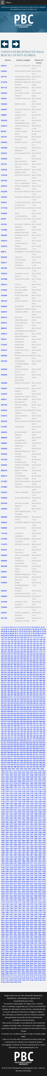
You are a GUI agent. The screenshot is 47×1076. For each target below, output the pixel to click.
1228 (44, 810)
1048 (27, 777)
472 (21, 691)
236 (27, 656)
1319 (11, 828)
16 (28, 627)
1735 (3, 906)
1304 (40, 824)
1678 (40, 894)
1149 (35, 795)
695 (18, 724)
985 (5, 767)
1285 (7, 822)
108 (21, 637)
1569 (44, 873)
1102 (23, 787)
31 (18, 629)
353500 (4, 369)
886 (2, 752)
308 (34, 666)
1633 (35, 886)
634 (2, 715)
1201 (23, 806)
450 (40, 687)
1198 (11, 806)
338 (40, 670)
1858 (11, 929)
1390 (31, 840)
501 (24, 695)
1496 (15, 861)
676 (2, 721)
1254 (15, 816)
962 (21, 763)
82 (43, 633)
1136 (27, 793)
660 (40, 717)
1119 (3, 791)
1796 (27, 916)
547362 (4, 492)
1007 (38, 769)
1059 (27, 779)
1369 (35, 836)
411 (5, 683)
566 (8, 705)
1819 (31, 920)
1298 (15, 824)
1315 (40, 826)
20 (37, 627)
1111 (15, 789)
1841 (31, 925)
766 (21, 734)
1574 (19, 875)
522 (2, 699)
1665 (31, 892)
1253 (11, 816)
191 (18, 650)
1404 (44, 842)
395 (43, 678)
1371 (44, 836)
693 (11, 724)
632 (40, 713)
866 (27, 748)
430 (21, 685)
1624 (44, 884)
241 (43, 656)
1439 (7, 851)
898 (40, 752)
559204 (4, 448)
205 (18, 652)
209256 (4, 235)
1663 (23, 892)
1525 (44, 865)
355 (5, 674)
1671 (11, 894)
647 (43, 715)
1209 (11, 808)
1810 (40, 918)
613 (24, 711)
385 (11, 678)
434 (34, 685)
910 (34, 754)
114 (40, 637)
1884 (27, 933)
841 (37, 744)
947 (18, 760)
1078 (15, 783)
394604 (4, 596)
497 (11, 695)
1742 (31, 906)
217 (11, 654)
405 (31, 680)
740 (27, 730)
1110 (11, 789)
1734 (44, 904)
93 (22, 635)
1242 (11, 814)
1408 (15, 845)
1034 (15, 775)
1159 (31, 797)
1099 (11, 787)
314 (8, 668)
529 (24, 699)
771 (37, 734)
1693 (11, 898)
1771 (15, 912)
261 (18, 660)
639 (18, 715)
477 (37, 691)
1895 (27, 935)
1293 (40, 822)
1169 (27, 799)
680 (15, 721)
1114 (27, 789)
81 (41, 633)
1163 (3, 799)
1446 (35, 851)
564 (2, 705)
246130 (4, 301)
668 (21, 719)
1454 (23, 853)
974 (15, 765)
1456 (31, 853)
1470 (44, 855)
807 (18, 740)
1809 (35, 918)
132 (8, 641)
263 (24, 660)
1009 (3, 771)
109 (24, 637)
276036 (4, 290)
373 (18, 676)
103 (5, 637)
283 (43, 662)
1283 (44, 820)
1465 (23, 855)
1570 (3, 875)
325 (43, 668)
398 (8, 680)
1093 (31, 785)
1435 (35, 849)
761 (5, 734)
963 (24, 763)
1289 (23, 822)
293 (31, 664)
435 (37, 685)
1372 (3, 838)
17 (30, 627)
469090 (4, 560)
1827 (19, 922)
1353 (15, 834)
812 (34, 740)
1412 (31, 845)
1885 (31, 933)
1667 (40, 892)
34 (25, 629)
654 (21, 717)
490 (34, 693)
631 (37, 713)
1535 (40, 867)
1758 (7, 910)
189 (11, 650)
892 (21, 752)
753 (24, 732)
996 (40, 767)
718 (2, 728)
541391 (4, 137)
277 (24, 662)
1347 (35, 832)
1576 (27, 875)
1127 (35, 791)
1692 (7, 898)
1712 (44, 900)
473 (24, 691)
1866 (44, 929)
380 (40, 676)
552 (8, 703)
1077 (11, 783)
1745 (44, 906)
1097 (3, 787)
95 (27, 635)
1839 (23, 925)
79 (36, 633)
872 (2, 750)
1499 (27, 861)
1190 (23, 804)
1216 (40, 808)
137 (24, 641)
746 (2, 732)
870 (40, 748)
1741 (27, 906)
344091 (4, 577)
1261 (44, 816)
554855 (4, 582)
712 (27, 726)
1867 (3, 931)
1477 (27, 857)
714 (34, 726)
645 (37, 715)
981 (37, 765)
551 (5, 703)
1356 (27, 834)
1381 (40, 838)
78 (34, 633)
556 (21, 703)
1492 (44, 859)
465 (43, 689)
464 (40, 689)
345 (18, 672)
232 (15, 656)
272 (8, 662)
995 (37, 767)
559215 (4, 284)
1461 (7, 855)
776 (8, 736)
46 (6, 631)
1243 (15, 814)
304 (21, 666)
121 (18, 639)
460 (27, 689)
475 (31, 691)
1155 (15, 797)
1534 (35, 867)
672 (34, 719)
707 (11, 726)
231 (11, 656)
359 (18, 674)
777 (11, 736)
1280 (31, 820)
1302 (31, 824)
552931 (4, 71)
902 (8, 754)
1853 (35, 927)
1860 (19, 929)
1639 (15, 888)
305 (24, 666)
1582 (7, 877)
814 (40, 740)
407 (37, 680)
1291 (31, 822)
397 (5, 680)
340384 (4, 555)
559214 (4, 317)
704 (2, 726)
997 (43, 767)
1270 (35, 818)
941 (43, 758)
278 (27, 662)
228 (2, 656)
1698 (31, 898)
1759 (11, 910)
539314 (4, 476)
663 (5, 719)
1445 (31, 851)
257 (5, 660)
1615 (7, 884)
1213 (27, 808)
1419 (15, 847)
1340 (7, 832)
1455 (27, 853)
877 (18, 750)
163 (18, 646)
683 (24, 721)
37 (31, 629)
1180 (27, 801)
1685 (23, 896)
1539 (11, 869)
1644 (35, 888)
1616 (11, 884)
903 (11, 754)
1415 (44, 845)
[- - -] (2, 2)
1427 (3, 849)
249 (24, 658)
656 (27, 717)
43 (45, 629)
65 (4, 633)
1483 (7, 859)
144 (2, 644)
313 (5, 668)
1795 (23, 916)
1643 (31, 888)
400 (15, 680)
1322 (23, 828)
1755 (40, 908)
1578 (35, 875)
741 (31, 730)
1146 (23, 795)
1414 (40, 845)
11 (16, 627)
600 (27, 709)
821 (18, 742)
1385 (11, 840)
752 (21, 732)
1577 (31, 875)
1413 (35, 845)
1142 (7, 795)
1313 (31, 826)
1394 (3, 842)
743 (37, 730)
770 (34, 734)
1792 (11, 916)
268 (40, 660)
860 (8, 748)
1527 (7, 867)
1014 (23, 771)
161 (11, 646)
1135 (23, 793)
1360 (44, 834)
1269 (31, 818)
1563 (19, 873)
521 (43, 697)
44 (2, 631)
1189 (19, 804)
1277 (19, 820)
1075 (3, 783)
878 (21, 750)
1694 (15, 898)
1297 (11, 824)
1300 (23, 824)
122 (21, 639)
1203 (31, 806)
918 (15, 756)
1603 (3, 881)
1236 (31, 812)
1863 (31, 929)
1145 (19, 795)
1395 (7, 842)
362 (27, 674)
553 (11, 703)
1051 (40, 777)
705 (5, 726)
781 (24, 736)
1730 (27, 904)
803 (5, 740)
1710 (35, 900)
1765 (35, 910)
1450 (7, 853)
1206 (44, 806)
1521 (27, 865)
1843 (40, 925)
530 (27, 699)
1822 (44, 920)
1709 (31, 900)
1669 (3, 894)
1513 (40, 863)
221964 (4, 601)
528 (21, 699)
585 (24, 707)
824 (27, 742)
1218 (3, 810)
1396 (11, 842)
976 (21, 765)
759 (43, 732)
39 (36, 629)
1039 (35, 775)
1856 (3, 929)
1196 (3, 806)
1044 (11, 777)
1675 (27, 894)
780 (21, 736)
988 (15, 767)
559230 (4, 104)
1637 (7, 888)
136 (21, 641)
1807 (27, 918)
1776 (35, 912)
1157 (23, 797)
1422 (27, 847)
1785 (27, 914)
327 (5, 670)
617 (37, 711)
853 (31, 746)
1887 (40, 933)
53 (22, 631)
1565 (27, 873)
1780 (7, 914)
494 (2, 695)
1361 (3, 836)
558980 (4, 528)
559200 (4, 498)
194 (27, 650)
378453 (4, 607)
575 (37, 705)
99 (36, 635)
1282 (40, 820)
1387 (19, 840)
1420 (19, 847)
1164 (7, 799)
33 (22, 629)
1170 (31, 799)
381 (43, 676)
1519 (19, 865)
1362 (7, 836)
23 (44, 627)
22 (41, 627)
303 (18, 666)
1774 (27, 912)
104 (8, 637)
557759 (4, 618)
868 (34, 748)
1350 (3, 834)
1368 (31, 836)
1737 (11, 906)
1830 (31, 922)
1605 (11, 881)
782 (27, 736)
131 (5, 641)
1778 (44, 912)
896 (34, 752)
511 (11, 697)
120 (15, 639)
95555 (3, 219)
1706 (19, 900)
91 (18, 635)
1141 (3, 795)
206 (21, 652)
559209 (4, 375)
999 (5, 769)
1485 (15, 859)
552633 (4, 213)
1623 (40, 884)
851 (24, 746)
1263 (7, 818)
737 (18, 730)
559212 (4, 333)
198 (40, 650)
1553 (23, 871)
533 (37, 699)
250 (27, 658)
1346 (31, 832)
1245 (23, 814)
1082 (31, 783)
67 (9, 633)
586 (27, 707)
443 (18, 687)
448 (34, 687)
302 (15, 666)
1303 (35, 824)
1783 (19, 914)
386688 (4, 517)
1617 (15, 884)
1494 (7, 861)
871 (43, 748)
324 (40, 668)
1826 (15, 922)
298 (2, 666)
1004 (25, 769)
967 (37, 763)
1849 (19, 927)
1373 (7, 838)
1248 (35, 814)
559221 (4, 202)
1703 (7, 900)
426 (8, 685)
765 (18, 734)
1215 (35, 808)
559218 (4, 246)
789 (5, 738)
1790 (3, 916)
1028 (35, 773)
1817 (23, 920)
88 (11, 635)
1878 (3, 933)
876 (15, 750)
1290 (27, 822)
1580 (44, 875)
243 (5, 658)
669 (24, 719)
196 (34, 650)
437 (43, 685)
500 (21, 695)
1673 (19, 894)
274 (15, 662)
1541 (19, 869)
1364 (15, 836)
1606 (15, 881)
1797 (31, 916)
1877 (44, 931)
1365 (19, 836)
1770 (11, 912)
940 (40, 758)
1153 (7, 797)
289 (18, 664)
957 (5, 763)
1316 (44, 826)
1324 (31, 828)
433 (31, 685)
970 (2, 765)
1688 (35, 896)
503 (31, 695)
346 (21, 672)
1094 (35, 785)
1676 (31, 894)
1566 (31, 873)
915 (5, 756)
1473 (11, 857)
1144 (15, 795)
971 (5, 765)
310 (40, 666)
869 (37, 748)
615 (31, 711)
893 (24, 752)
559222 (4, 197)
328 (8, 670)
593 (5, 709)
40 (38, 629)
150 (21, 644)
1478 (31, 857)
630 (34, 713)
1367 (27, 836)
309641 (4, 571)
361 (24, 674)
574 (34, 705)
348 (27, 672)
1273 (3, 820)
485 (18, 693)
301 (11, 666)
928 (2, 758)
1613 (44, 881)
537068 (4, 279)
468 (8, 691)
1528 (11, 867)
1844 (44, 925)
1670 (7, 894)
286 (8, 664)
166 (27, 646)
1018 (40, 771)
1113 (23, 789)
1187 (11, 804)
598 (21, 709)
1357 (31, 834)
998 (2, 769)
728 (34, 728)
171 (43, 646)
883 (37, 750)
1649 (11, 890)
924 (34, 756)
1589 (35, 877)
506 (40, 695)
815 (43, 740)
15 (25, 627)
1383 (3, 840)
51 (18, 631)
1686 (27, 896)
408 (40, 680)
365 (37, 674)
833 (11, 744)
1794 (19, 916)
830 (2, 744)
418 (27, 683)
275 (18, 662)
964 (27, 763)
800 (40, 738)
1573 (15, 875)
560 (34, 703)
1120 (7, 791)
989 (18, 767)
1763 (27, 910)
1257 (27, 816)
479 (43, 691)
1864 (35, 929)
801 (43, 738)
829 (43, 742)
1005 (29, 769)
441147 (4, 87)
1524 (40, 865)
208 (27, 652)
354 (2, 674)
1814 (11, 920)
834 (15, 744)
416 (21, 683)
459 (24, 689)
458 (21, 689)
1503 (44, 861)
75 (27, 633)
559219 (4, 241)
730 (40, 728)
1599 (31, 879)
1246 (27, 814)
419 (31, 683)
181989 (4, 230)
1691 (3, 898)
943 (5, 760)
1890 (7, 935)
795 (24, 738)
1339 (3, 832)
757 (37, 732)
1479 (35, 857)
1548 (3, 871)
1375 (15, 838)
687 (37, 721)
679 (11, 721)
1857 (7, 929)
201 (5, 652)
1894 (23, 935)
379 (37, 676)
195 (31, 650)
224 (34, 654)
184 (40, 648)
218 (15, 654)
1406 (7, 845)
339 (43, 670)
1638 (11, 888)
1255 (19, 816)
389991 (4, 328)
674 (40, 719)
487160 (4, 405)
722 (15, 728)
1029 (40, 773)
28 (11, 629)
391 (31, 678)
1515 (3, 865)
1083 (35, 783)
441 (11, 687)
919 (18, 756)
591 (43, 707)
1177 (15, 801)
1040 (40, 775)
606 (2, 711)
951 (31, 760)
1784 (23, 914)
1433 (27, 849)
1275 (11, 820)
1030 (44, 773)
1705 (15, 900)
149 (18, 644)
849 (18, 746)
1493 (3, 861)
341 (5, 672)
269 (43, 660)
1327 (44, 828)
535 (43, 699)
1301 (27, 824)
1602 (44, 879)
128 (40, 639)
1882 (19, 933)
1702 (3, 900)
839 (31, 744)
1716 (15, 902)
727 (31, 728)
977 (24, 765)
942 (2, 760)
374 (21, 676)
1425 (40, 847)
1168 (23, 799)
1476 (23, 857)
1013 (19, 771)
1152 (3, 797)
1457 (35, 853)
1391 (35, 840)
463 (37, 689)
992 (27, 767)
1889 (3, 935)
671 (31, 719)
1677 (35, 894)
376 (27, 676)
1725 (7, 904)
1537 (3, 869)
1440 (11, 851)
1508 (19, 863)
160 (8, 646)
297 (43, 664)
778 (15, 736)
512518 (4, 82)
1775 (31, 912)
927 (43, 756)
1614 (3, 884)
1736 (7, 906)
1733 (40, 904)
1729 (23, 904)
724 (21, 728)
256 (2, 660)
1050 (35, 777)
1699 (35, 898)
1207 (3, 808)
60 (38, 631)
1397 (15, 842)
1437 (44, 849)
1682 (11, 896)
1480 (40, 857)
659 (37, 717)
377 (31, 676)
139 (31, 641)
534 (40, 699)
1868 (7, 931)
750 (15, 732)
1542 (23, 869)
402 (21, 680)
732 (2, 730)
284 (2, 664)
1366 (23, 836)
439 (5, 687)
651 (11, 717)
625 (18, 713)
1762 (23, 910)
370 (8, 676)
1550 (11, 871)
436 (40, 685)
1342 (15, 832)
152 (27, 644)
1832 (40, 922)
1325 (35, 828)
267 (37, 660)
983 (43, 765)
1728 (19, 904)
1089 (15, 785)
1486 (19, 859)
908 (27, 754)
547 (37, 701)
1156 (19, 797)
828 (40, 742)
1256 (23, 816)
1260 (40, 816)
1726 (11, 904)
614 (27, 711)
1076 (7, 783)
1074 (44, 781)
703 (43, 724)
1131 (7, 793)
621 (5, 713)
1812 (3, 920)
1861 (23, 929)
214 (2, 654)
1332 (19, 830)
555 (18, 703)
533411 (4, 65)
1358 (35, 834)
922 (27, 756)
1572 (11, 875)
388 (21, 678)
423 (43, 683)
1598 (27, 879)
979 (31, 765)
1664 (27, 892)
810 (27, 740)
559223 (4, 169)
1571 (7, 875)
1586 (23, 877)
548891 (4, 115)
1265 (15, 818)
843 (43, 744)
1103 (27, 787)
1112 (19, 789)
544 (27, 701)
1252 (7, 816)
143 (43, 641)
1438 (3, 851)
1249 (40, 814)
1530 (19, 867)
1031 (3, 775)
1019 (44, 771)
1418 (11, 847)
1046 (19, 777)
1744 (40, 906)
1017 (35, 771)
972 (8, 765)
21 (39, 627)
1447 (40, 851)
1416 (3, 847)
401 (18, 680)
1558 (44, 871)
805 (11, 740)
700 (34, 724)
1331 (15, 830)
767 (24, 734)
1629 (19, 886)
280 (34, 662)
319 (24, 668)
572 (27, 705)
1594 (11, 879)
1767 (44, 910)
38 (34, 629)
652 (15, 717)
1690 (44, 896)
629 (31, 713)
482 (8, 693)
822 (21, 742)
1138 (35, 793)
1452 (15, 853)
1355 (23, 834)
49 (13, 631)
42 (43, 629)
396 (2, 680)
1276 (15, 820)
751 (18, 732)
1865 (40, 929)
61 (41, 631)
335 (31, 670)
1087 (7, 785)
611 (18, 711)
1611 (35, 881)
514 (21, 697)
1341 (11, 832)
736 (15, 730)
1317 (3, 828)
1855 (44, 927)
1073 (40, 781)
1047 (23, 777)
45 (4, 631)
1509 (23, 863)
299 (5, 666)
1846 (7, 927)
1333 (23, 830)
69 (13, 633)
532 (34, 699)
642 (27, 715)
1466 (27, 855)
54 (25, 631)
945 (11, 760)
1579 (40, 875)
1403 (40, 842)
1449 (3, 853)
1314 (35, 826)
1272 (44, 818)
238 (34, 656)
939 (37, 758)
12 (19, 627)
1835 (7, 925)
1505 (7, 863)
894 (27, 752)
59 (36, 631)
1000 (9, 769)
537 (5, 701)
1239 (44, 812)
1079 (19, 783)
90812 (3, 251)
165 (24, 646)
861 (11, 748)
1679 (44, 894)
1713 (3, 902)
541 (18, 701)
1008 (42, 769)
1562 (15, 873)
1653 (27, 890)
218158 (4, 175)
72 (20, 633)
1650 (15, 890)
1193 (35, 804)
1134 (19, 793)
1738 (15, 906)
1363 (11, 836)
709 (18, 726)
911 (37, 754)
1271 (40, 818)
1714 (7, 902)
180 (27, 648)
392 (34, 678)
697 (24, 724)
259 (11, 660)
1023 (15, 773)
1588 (31, 877)
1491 (40, 859)
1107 (44, 787)
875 (11, 750)
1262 (3, 818)
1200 (19, 806)
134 (15, 641)
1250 (44, 814)
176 (15, 648)
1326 (40, 828)
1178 (19, 801)
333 (24, 670)
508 (2, 697)
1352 (11, 834)
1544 (31, 869)
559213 (4, 323)
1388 (23, 840)
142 (40, 641)
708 (15, 726)
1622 (35, 884)
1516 (7, 865)
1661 (15, 892)
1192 (31, 804)
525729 (4, 361)
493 (43, 693)
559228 (4, 148)
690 (2, 724)
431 (24, 685)
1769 (7, 912)
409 (43, 680)
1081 (27, 783)
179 (24, 648)
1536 (44, 867)
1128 (40, 791)
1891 (11, 935)
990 (21, 767)
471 (18, 691)
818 (8, 742)
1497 (19, 861)
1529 (15, 867)
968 (40, 763)
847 (11, 746)
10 (14, 627)
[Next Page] (16, 47)
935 (24, 758)
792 (15, 738)
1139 (40, 793)
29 (13, 629)
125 (31, 639)
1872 (23, 931)
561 (37, 703)
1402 (35, 842)
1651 (19, 890)
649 (5, 717)
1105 (35, 787)
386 (15, 678)
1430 (15, 849)
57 (31, 631)
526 (15, 699)
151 (24, 644)
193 (24, 650)
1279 (27, 820)
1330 (11, 830)
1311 (23, 826)
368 (2, 676)
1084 (40, 783)
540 (15, 701)
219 (18, 654)
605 (43, 709)
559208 (4, 383)
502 (27, 695)
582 (15, 707)
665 (11, 719)
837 (24, 744)
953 (37, 760)
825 (31, 742)
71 (18, 633)
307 (31, 666)
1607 (19, 881)
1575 (23, 875)
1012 (15, 771)
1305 (44, 824)
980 (34, 765)
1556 (35, 871)
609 (11, 711)
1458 (40, 853)
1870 (15, 931)
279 (31, 662)
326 (2, 670)
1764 (31, 910)
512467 (4, 426)
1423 (31, 847)
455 (11, 689)
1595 (15, 879)
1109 (7, 789)
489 (31, 693)
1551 (15, 871)
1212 (23, 808)
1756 (44, 908)
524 (8, 699)
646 (40, 715)
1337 (40, 830)
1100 (15, 787)
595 (11, 709)
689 (43, 721)
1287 (15, 822)
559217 (4, 262)
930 (8, 758)
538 (8, 701)
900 (2, 754)
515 (24, 697)
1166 (15, 799)
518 (34, 697)
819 (11, 742)
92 (20, 635)
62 (43, 631)
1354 (19, 834)
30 (15, 629)
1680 (3, 896)
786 (40, 736)
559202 (4, 465)
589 (37, 707)
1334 (27, 830)
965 (31, 763)
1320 (15, 828)
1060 (31, 779)
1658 (3, 892)
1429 (11, 849)
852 (27, 746)
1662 (19, 892)
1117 (40, 789)
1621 (31, 884)
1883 (23, 933)
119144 (4, 533)
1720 (31, 902)
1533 (31, 867)
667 (18, 719)
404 (27, 680)
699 (31, 724)
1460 (3, 855)
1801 (3, 918)
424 (2, 685)
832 (8, 744)
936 (27, 758)
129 (43, 639)
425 (5, 685)
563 (43, 703)
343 (11, 672)
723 (18, 728)
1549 (7, 871)
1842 (35, 925)
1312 (27, 826)
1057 (19, 779)
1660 (11, 892)
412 (8, 683)
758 (40, 732)
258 (8, 660)
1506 (11, 863)
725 (24, 728)
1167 (19, 799)
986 (8, 767)
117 (5, 639)
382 (2, 678)
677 (5, 721)
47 (9, 631)
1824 (7, 922)
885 (43, 750)
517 (31, 697)
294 (34, 664)
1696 (23, 898)
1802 (7, 918)
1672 (15, 894)
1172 (40, 799)
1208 (7, 808)
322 (34, 668)
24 (2, 629)
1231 (11, 812)
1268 (27, 818)
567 (11, 705)
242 (2, 658)
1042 (3, 777)
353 (43, 672)
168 (34, 646)
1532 (27, 867)
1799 (40, 916)
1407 (11, 845)
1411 (27, 845)
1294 (44, 822)
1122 (15, 791)
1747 (7, 908)
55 (27, 631)
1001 (13, 769)
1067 (15, 781)
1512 (35, 863)
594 (8, 709)
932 (15, 758)
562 (40, 703)
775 (5, 736)
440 (8, 687)
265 (31, 660)
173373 (4, 544)
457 (18, 689)
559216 (4, 273)
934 (21, 758)
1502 (40, 861)
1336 (35, 830)
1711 (40, 900)
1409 (19, 845)
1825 (11, 922)
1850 (23, 927)
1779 (3, 914)
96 (29, 635)
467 (5, 691)
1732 (35, 904)
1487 (23, 859)
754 (27, 732)
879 (24, 750)
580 (8, 707)
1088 (11, 785)
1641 (23, 888)
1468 (35, 855)
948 (21, 760)
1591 (44, 877)
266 (34, 660)
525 (11, 699)
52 (20, 631)
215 (5, 654)
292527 (4, 612)
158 (2, 646)
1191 (27, 804)
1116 (35, 789)
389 (24, 678)
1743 (35, 906)
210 (34, 652)
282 (40, 662)
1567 (35, 873)
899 (43, 752)
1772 (19, 912)
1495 (11, 861)
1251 (3, 816)
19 (35, 627)
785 (37, 736)
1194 (40, 804)
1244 (19, 814)
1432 (23, 849)
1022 (11, 773)
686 (34, 721)
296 (40, 664)
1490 (35, 859)
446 (27, 687)
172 (2, 648)
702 (40, 724)
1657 (44, 890)
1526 (3, 867)
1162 (44, 797)
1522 (31, 865)
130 (2, 641)
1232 (15, 812)
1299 (19, 824)
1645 (40, 888)
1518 (15, 865)
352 (40, 672)
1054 (7, 779)
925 (37, 756)
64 (2, 633)
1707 (23, 900)
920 (21, 756)
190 (15, 650)
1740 (23, 906)
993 (31, 767)
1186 (7, 804)
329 (11, 670)
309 (37, 666)
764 (15, 734)
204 (15, 652)
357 (11, 674)
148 (15, 644)
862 (15, 748)
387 (18, 678)
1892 (15, 935)
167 (31, 646)
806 (15, 740)
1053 (3, 779)
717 (43, 726)
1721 (35, 902)
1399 (23, 842)
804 (8, 740)
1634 (40, 886)
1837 (15, 925)
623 (11, 713)
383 (5, 678)
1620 (27, 884)
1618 (19, 884)
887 (5, 752)
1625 (3, 886)
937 (31, 758)
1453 (19, 853)
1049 (31, 777)
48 (11, 631)
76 (29, 633)
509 (5, 697)
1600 (35, 879)
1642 (27, 888)
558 (27, 703)
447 (31, 687)
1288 (19, 822)
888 (8, 752)
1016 (31, 771)
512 (15, 697)
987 (11, 767)
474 (27, 691)
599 (24, 709)
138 (27, 641)
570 (21, 705)
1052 (44, 777)
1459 (44, 853)
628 (27, 713)
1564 (23, 873)
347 (24, 672)
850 (21, 746)
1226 (35, 810)
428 (15, 685)
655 (24, 717)
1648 (7, 890)
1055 (11, 779)
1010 (7, 771)
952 (34, 760)
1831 (35, 922)
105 (11, 637)
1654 (31, 890)
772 (40, 734)
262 (21, 660)
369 (5, 676)
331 (18, 670)
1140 (44, 793)
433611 (4, 399)
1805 (19, 918)
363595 (4, 257)
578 (2, 707)
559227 (4, 153)
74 (25, 633)
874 (8, 750)
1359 (40, 834)
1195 (44, 804)
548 (40, 701)
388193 (4, 470)
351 (37, 672)
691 (5, 724)
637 (11, 715)
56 (29, 631)
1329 (7, 830)
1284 (3, 822)
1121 (11, 791)
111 (31, 637)
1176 (11, 801)
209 (31, 652)
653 (18, 717)
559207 (4, 388)
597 (18, 709)
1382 (44, 838)
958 (8, 763)
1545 (35, 869)
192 (21, 650)
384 (8, 678)
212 (40, 652)
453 (5, 689)
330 (15, 670)
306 (27, 666)
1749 (15, 908)
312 (2, 668)
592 (2, 709)
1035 (19, 775)
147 (11, 644)
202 (8, 652)
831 (5, 744)
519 (37, 697)
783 (31, 736)
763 (11, 734)
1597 (23, 879)
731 (43, 728)
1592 (3, 879)
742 (34, 730)
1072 (35, 781)
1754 (35, 908)
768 (27, 734)
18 (32, 627)
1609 (27, 881)
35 (27, 629)
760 (2, 734)
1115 (31, 789)
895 (31, 752)
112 (34, 637)
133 (11, 641)
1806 (23, 918)
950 (27, 760)
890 (15, 752)
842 (40, 744)
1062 (40, 779)
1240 (3, 814)
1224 (27, 810)
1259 (35, 816)
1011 (11, 771)
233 (18, 656)
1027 (31, 773)
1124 (23, 791)
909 (31, 754)
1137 (31, 793)
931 (11, 758)
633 (43, 713)
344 (15, 672)
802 (2, 740)
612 (21, 711)
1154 (11, 797)
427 (11, 685)
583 (18, 707)
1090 (19, 785)
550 (2, 703)
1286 (11, 822)
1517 (11, 865)
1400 (27, 842)
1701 (44, 898)
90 (15, 635)
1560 (7, 873)
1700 (40, 898)
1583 (11, 877)
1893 (19, 935)
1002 (17, 769)
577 (43, 705)
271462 (4, 481)
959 (11, 763)
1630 (23, 886)
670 (27, 719)
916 (8, 756)
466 (2, 691)
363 (31, 674)
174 (8, 648)
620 (2, 713)
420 (34, 683)
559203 (4, 454)
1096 (44, 785)
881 (31, 750)
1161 (40, 797)
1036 (23, 775)
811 (31, 740)
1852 (31, 927)
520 (40, 697)
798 (34, 738)
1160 (35, 797)
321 (31, 668)
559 (31, 703)
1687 (31, 896)
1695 (19, 898)
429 (18, 685)
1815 (15, 920)
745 (43, 730)
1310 (19, 826)
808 (21, 740)
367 (43, 674)
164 (21, 646)
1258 (31, 816)
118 (8, 639)
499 (18, 695)
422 (40, 683)
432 (27, 685)
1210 (15, 808)
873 (5, 750)
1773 (23, 912)
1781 (11, 914)
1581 (3, 877)
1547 (44, 869)
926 (40, 756)
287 (11, 664)
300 (8, 666)
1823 (3, 922)
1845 (3, 927)
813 (37, 740)
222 (27, 654)
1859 (15, 929)
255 (43, 658)
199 (43, 650)
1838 (19, 925)
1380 (35, 838)
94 (25, 635)
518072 (4, 416)
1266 (19, 818)
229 (5, 656)
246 (15, 658)
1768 (3, 912)
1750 (19, 908)
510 (8, 697)
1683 (15, 896)
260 (15, 660)
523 (5, 699)
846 (8, 746)
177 (18, 648)
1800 (44, 916)
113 (37, 637)
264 (27, 660)
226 (40, 654)
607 (5, 711)
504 (34, 695)
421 (37, 683)
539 (11, 701)
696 (21, 724)
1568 (40, 873)
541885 (4, 487)
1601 (40, 879)
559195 (4, 180)
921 (24, 756)
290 (21, 664)
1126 (31, 791)
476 (34, 691)
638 (15, 715)
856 (40, 746)
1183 (40, 801)
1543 (27, 869)
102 (2, 637)
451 (43, 687)
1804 (15, 918)
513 (18, 697)
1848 (15, 927)
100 (38, 635)
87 (9, 635)
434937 (4, 312)
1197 (7, 806)
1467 (31, 855)
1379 (31, 838)
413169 (4, 459)
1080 (23, 783)
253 (37, 658)
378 (34, 676)
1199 (15, 806)
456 (15, 689)
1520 (23, 865)
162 (15, 646)
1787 (35, 914)
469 (11, 691)
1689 (40, 896)
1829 (27, 922)
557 (24, 703)
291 (24, 664)
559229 (4, 120)
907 (24, 754)
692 (8, 724)
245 (11, 658)
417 (24, 683)
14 (23, 627)
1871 (19, 931)
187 (5, 650)
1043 (7, 777)
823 (24, 742)
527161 (4, 164)
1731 (31, 904)
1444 (27, 851)
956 (2, 763)
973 (11, 765)
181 (31, 648)
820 (15, 742)
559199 (4, 503)
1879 (7, 933)
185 (43, 648)
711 (24, 726)
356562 (4, 142)
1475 (19, 857)
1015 (27, 771)
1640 (19, 888)
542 (21, 701)
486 (21, 693)
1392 (40, 840)
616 (34, 711)
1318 (7, 828)
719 (5, 728)
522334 (4, 394)
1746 (3, 908)
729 (37, 728)
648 (2, 717)
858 (2, 748)
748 (8, 732)
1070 (27, 781)
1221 (15, 810)
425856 (4, 509)
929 (5, 758)
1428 (7, 849)
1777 (40, 912)
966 (34, 763)
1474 (15, 857)
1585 (19, 877)
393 (37, 678)
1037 (27, 775)
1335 (31, 830)
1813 (7, 920)
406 (34, 680)
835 (18, 744)
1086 (3, 785)
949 (24, 760)
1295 (3, 824)
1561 (11, 873)
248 (21, 658)
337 (37, 670)
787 (43, 736)
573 (31, 705)
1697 (27, 898)
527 (18, 699)
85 (4, 635)
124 (27, 639)
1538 (7, 869)
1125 (27, 791)
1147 (27, 795)
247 (18, 658)
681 (18, 721)
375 (24, 676)
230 (8, 656)
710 (21, 726)
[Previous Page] (4, 47)
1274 (7, 820)
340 (2, 672)
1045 (15, 777)
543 (24, 701)
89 (13, 635)
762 (8, 734)
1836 (11, 925)
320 (27, 668)
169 (37, 646)
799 (37, 738)
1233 (19, 812)
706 (8, 726)
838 (27, 744)
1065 (7, 781)
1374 (11, 838)
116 (2, 639)
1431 (19, 849)
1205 (40, 806)
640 (21, 715)
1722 (40, 902)
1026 (27, 773)
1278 (23, 820)
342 (8, 672)
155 (37, 644)
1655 (35, 890)
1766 (40, 910)
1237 (35, 812)
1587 (27, 877)
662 (2, 719)
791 (11, 738)
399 (11, 680)
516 (27, 697)
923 (31, 756)
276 (21, 662)
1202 (27, 806)
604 (40, 709)
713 (31, 726)
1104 (31, 787)
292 (27, 664)
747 (5, 732)
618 (40, 711)
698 (27, 724)
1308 (11, 826)
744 (40, 730)
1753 (31, 908)
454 (8, 689)
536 (2, 701)
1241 (7, 814)
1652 (23, 890)
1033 (11, 775)
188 (8, 650)
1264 (11, 818)
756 (34, 732)
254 (40, 658)
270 (2, 662)
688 (40, 721)
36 (29, 629)
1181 (31, 801)
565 (5, 705)
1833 (44, 922)
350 (34, 672)
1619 (23, 884)
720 (8, 728)
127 (37, 639)
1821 (40, 920)
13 (21, 627)
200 (2, 652)
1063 (44, 779)
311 (43, 666)
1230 (7, 812)
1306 (3, 826)
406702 (4, 421)
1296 (7, 824)
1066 (11, 781)
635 (5, 715)
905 (18, 754)
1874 (31, 931)
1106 (40, 787)
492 (40, 693)
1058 (23, 779)
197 (37, 650)
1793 (15, 916)
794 (21, 738)
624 (15, 713)
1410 (23, 845)
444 (21, 687)
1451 (11, 853)
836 (21, 744)
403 (24, 680)
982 (40, 765)
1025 (23, 773)
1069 (23, 781)
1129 (44, 791)
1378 (27, 838)
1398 (19, 842)
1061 (35, 779)
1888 (44, 933)
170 (40, 646)
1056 (15, 779)
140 (34, 641)
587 (31, 707)
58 (34, 631)
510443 (4, 539)
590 (40, 707)
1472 (7, 857)
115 (43, 637)
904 (15, 754)
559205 (4, 410)
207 (24, 652)
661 (43, 717)
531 (31, 699)
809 (24, 740)
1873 (27, 931)
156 (40, 644)
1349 (44, 832)
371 (11, 676)
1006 (34, 769)
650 (8, 717)
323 (37, 668)
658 (34, 717)
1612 (40, 881)
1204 (35, 806)
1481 (44, 857)
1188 (15, 804)
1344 (23, 832)
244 (8, 658)
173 (5, 648)
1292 (35, 822)
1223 (23, 810)
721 (11, 728)
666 (15, 719)
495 (5, 695)
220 (21, 654)
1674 (23, 894)
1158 (27, 797)
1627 (11, 886)
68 (11, 633)
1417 (7, 847)
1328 (3, 830)
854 (34, 746)
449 (37, 687)
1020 (3, 773)
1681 (7, 896)
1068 (19, 781)
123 (24, 639)
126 (34, 639)
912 (40, 754)
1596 (19, 879)
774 (2, 736)
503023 (4, 306)
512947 (4, 344)
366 (40, 674)
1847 (11, 927)
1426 (44, 847)
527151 (4, 76)
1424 (35, 847)
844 (2, 746)
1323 (27, 828)
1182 (35, 801)
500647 (4, 109)
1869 (11, 931)
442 (15, 687)
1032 (7, 775)
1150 (40, 795)
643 (31, 715)
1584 (15, 877)
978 (27, 765)
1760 (15, 910)
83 (45, 633)
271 (5, 662)
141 (37, 641)
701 (37, 724)
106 (15, 637)
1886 (35, 933)
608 (8, 711)
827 (37, 742)
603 (37, 709)
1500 (31, 861)
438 (2, 687)
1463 (15, 855)
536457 (4, 591)
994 (34, 767)
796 (27, 738)
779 (18, 736)
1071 (31, 781)
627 (24, 713)
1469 (40, 855)
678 (8, 721)
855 (37, 746)
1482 (3, 859)
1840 (27, 925)
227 (43, 654)
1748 (11, 908)
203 (11, 652)
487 (24, 693)
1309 (15, 826)
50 (15, 631)
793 (18, 738)
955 (43, 760)
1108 (3, 789)
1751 (23, 908)
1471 (3, 857)
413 (11, 683)
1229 (3, 812)
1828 (23, 922)
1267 (23, 818)
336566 (4, 355)
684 (27, 721)
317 (18, 668)
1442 (19, 851)
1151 (44, 795)
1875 (35, 931)
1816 (19, 920)
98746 (3, 131)
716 (40, 726)
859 (5, 748)
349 (31, 672)
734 (8, 730)
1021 (7, 773)
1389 (27, 840)
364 (34, 674)
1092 (27, 785)
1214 (31, 808)
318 (21, 668)
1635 (44, 886)
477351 (4, 224)
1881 (15, 933)
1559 (3, 873)
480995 (4, 437)
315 (11, 668)
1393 (44, 840)
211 (37, 652)
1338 (44, 830)
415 (18, 683)
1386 (15, 840)
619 (43, 711)
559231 (4, 98)
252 (34, 658)
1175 (7, 801)
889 (11, 752)
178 (21, 648)
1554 (27, 871)
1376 (19, 838)
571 (24, 705)
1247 (31, 814)
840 (34, 744)
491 (37, 693)
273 (11, 662)
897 (37, 752)
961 (18, 763)
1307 (7, 826)
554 (15, 703)
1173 (44, 799)
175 (11, 648)
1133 (15, 793)
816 (2, 742)
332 (21, 670)
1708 (27, 900)
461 (31, 689)
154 (34, 644)
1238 (40, 812)
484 (15, 693)
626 (21, 713)
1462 (11, 855)
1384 (7, 840)
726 (27, 728)
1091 (23, 785)
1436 (40, 849)
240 (40, 656)
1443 (23, 851)
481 (5, 693)
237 (31, 656)
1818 (27, 920)
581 (11, 707)
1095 (40, 785)
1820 (35, 920)
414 (15, 683)
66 (6, 633)
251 (31, 658)
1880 (11, 933)
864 (21, 748)
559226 (4, 158)
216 (8, 654)
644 (34, 715)
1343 (19, 832)
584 (21, 707)
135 (18, 641)
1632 (31, 886)
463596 (4, 566)
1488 (27, 859)
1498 (23, 861)
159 (5, 646)
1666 (35, 892)
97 (31, 635)
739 (24, 730)
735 (11, 730)
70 (15, 633)
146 (8, 644)
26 (6, 629)
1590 (40, 877)
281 (37, 662)
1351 (7, 834)
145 (5, 644)
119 (11, 639)
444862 (4, 443)
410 (2, 683)
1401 (31, 842)
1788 (40, 914)
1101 (19, 787)
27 (9, 629)
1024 (19, 773)
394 (40, 678)
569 (18, 705)
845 (5, 746)
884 (40, 750)
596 (15, 709)
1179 (23, 801)
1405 (3, 845)
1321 (19, 828)
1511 (31, 863)
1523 (35, 865)
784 (34, 736)
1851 (27, 927)
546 (34, 701)
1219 (7, 810)
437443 (4, 268)
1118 (44, 789)
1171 (35, 799)
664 (8, 719)
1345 (27, 832)
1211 (19, 808)
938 (34, 758)
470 (15, 691)
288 (15, 664)
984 (2, 767)
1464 (19, 855)
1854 (40, 927)
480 (2, 693)
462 (34, 689)
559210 (4, 126)
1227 (40, 810)
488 (27, 693)
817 (5, 742)
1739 (19, 906)
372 (15, 676)
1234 (23, 812)
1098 (7, 787)
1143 (11, 795)
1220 (11, 810)
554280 (4, 295)
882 (34, 750)
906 (21, 754)
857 (43, 746)
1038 (31, 775)
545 (31, 701)
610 (15, 711)
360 (21, 674)
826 (34, 742)
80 (38, 633)
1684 (19, 896)
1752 (27, 908)
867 (31, 748)
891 (18, 752)
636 (8, 715)
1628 (15, 886)
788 (2, 738)
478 (40, 691)
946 (15, 760)
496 (8, 695)
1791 (7, 916)
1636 (3, 888)
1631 (27, 886)
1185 (3, 804)
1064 (3, 781)
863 (18, 748)
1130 (3, 793)
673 (37, 719)
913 (43, 754)
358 (15, 674)
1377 (23, 838)
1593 (7, 879)
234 (21, 656)
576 (40, 705)
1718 (23, 902)
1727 (15, 904)
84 (2, 635)
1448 (44, 851)
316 (15, 668)
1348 (40, 832)
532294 (4, 191)
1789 (44, 914)
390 (27, 678)
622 (8, 713)
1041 (44, 775)
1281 (35, 820)
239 (37, 656)
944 (8, 760)
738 (21, 730)
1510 (27, 863)
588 (34, 707)
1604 (7, 881)
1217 (44, 808)
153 (31, 644)
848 (15, 746)
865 (24, 748)
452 (2, 689)
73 (22, 633)
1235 (27, 812)
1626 (7, 886)
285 (5, 664)
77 (31, 633)
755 (31, 732)
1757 (3, 910)
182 (34, 648)
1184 (44, 801)
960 (15, 763)
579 (5, 707)
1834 (3, 925)
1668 (44, 892)
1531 (23, 867)
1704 (11, 900)
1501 (35, 861)
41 (41, 629)
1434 (31, 849)
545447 (4, 550)
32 (20, 629)
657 (31, 717)
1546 (40, 869)
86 (6, 635)
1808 (31, 918)
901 (5, 754)
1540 (15, 869)
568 (15, 705)
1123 (19, 791)
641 (24, 715)
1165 (11, 799)
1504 (3, 863)
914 (2, 756)
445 (24, 687)
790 (8, 738)
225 (37, 654)
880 (27, 750)
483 (11, 693)
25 (4, 629)
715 (37, 726)
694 (15, 724)
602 (34, 709)
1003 (21, 769)
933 (18, 758)
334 (27, 670)
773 (43, 734)
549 (43, 701)
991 (24, 767)
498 (15, 695)
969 (43, 763)
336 (34, 670)
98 (34, 635)
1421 (23, 847)
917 (11, 756)
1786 (31, 914)
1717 (19, 902)
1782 (15, 914)
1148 (31, 795)
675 (43, 719)
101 (42, 635)
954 (40, 760)
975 (18, 765)
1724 (3, 904)
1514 (44, 863)
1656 (40, 890)
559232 (4, 93)
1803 (11, 918)
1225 (31, 810)
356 (8, 674)
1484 (11, 859)
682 (21, 721)
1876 (40, 931)
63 (45, 631)
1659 (7, 892)
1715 (11, 902)
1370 (40, 836)
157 (43, 644)
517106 (4, 208)
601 (31, 709)
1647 (3, 890)
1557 (40, 871)
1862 (27, 929)
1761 (19, 910)
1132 (11, 793)
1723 (44, 902)
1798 (35, 916)
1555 (31, 871)
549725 (4, 186)
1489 (31, 859)
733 (5, 730)
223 (31, 654)
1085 (44, 783)
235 (24, 656)
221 (24, 654)
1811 (44, 918)
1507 (15, 863)
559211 (4, 339)
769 (31, 734)
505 (37, 695)
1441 (15, 851)
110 (27, 637)
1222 (19, 810)
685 (31, 721)
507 (43, 695)
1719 (27, 902)
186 (2, 650)
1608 (23, 881)
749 (11, 732)
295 (37, 664)
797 (31, 738)
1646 (44, 888)
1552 (19, 871)
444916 (4, 432)
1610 (31, 881)
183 (37, 648)
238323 (4, 522)
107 (18, 637)
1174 (3, 801)
